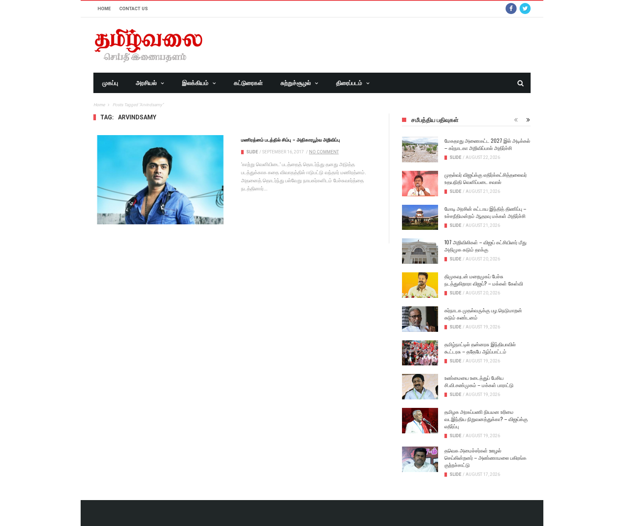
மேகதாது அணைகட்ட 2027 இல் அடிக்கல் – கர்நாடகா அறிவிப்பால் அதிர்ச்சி (487, 144)
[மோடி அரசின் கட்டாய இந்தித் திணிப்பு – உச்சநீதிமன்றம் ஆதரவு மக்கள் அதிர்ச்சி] (420, 217)
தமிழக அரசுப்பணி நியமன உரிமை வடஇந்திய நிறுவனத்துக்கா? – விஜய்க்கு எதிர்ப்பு (486, 419)
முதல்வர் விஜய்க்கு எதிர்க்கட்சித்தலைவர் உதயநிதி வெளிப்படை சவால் (485, 178)
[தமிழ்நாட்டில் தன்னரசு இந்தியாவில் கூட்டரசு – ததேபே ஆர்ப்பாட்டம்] (420, 353)
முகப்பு (110, 82)
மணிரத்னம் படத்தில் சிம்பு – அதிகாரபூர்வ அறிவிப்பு (290, 139)
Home (104, 8)
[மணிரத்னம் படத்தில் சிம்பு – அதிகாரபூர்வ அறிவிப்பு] (160, 179)
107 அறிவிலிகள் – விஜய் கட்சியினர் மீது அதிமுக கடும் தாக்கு (485, 245)
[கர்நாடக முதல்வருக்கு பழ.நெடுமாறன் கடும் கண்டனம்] (420, 319)
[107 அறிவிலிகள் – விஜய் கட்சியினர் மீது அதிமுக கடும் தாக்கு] (420, 251)
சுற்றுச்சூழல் (296, 82)
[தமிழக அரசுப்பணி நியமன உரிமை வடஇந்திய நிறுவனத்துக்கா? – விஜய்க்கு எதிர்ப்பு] (420, 420)
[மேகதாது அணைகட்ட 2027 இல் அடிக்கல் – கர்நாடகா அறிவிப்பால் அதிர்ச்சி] (420, 149)
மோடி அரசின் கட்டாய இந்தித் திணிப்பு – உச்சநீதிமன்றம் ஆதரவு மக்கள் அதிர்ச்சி (485, 212)
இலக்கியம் (195, 82)
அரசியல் (146, 82)
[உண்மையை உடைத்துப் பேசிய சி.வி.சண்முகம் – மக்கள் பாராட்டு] (420, 386)
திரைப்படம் (349, 82)
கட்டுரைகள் (248, 82)
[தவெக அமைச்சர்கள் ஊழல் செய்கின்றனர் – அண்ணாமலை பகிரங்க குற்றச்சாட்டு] (420, 459)
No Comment (324, 152)
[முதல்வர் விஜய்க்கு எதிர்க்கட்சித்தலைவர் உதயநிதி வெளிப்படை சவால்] (420, 183)
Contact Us (133, 8)
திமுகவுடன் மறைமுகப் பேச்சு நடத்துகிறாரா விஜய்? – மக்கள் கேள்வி (483, 279)
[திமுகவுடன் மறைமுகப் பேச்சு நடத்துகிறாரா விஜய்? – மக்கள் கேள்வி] (420, 285)
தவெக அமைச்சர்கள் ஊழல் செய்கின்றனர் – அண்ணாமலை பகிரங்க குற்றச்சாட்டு (485, 457)
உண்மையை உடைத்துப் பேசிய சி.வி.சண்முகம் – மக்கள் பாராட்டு (479, 381)
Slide (252, 152)
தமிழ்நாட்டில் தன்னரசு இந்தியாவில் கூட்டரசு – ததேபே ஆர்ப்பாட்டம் (480, 347)
